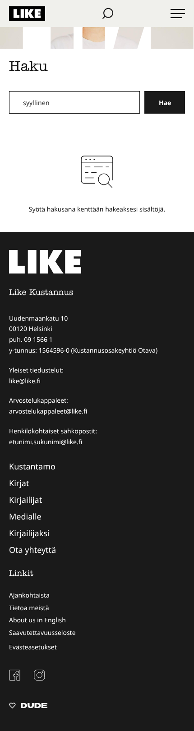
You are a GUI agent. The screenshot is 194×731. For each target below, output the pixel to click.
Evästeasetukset (33, 647)
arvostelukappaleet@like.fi (48, 411)
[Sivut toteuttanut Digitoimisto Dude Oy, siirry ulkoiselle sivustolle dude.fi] (28, 707)
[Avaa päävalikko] (178, 13)
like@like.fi (25, 381)
